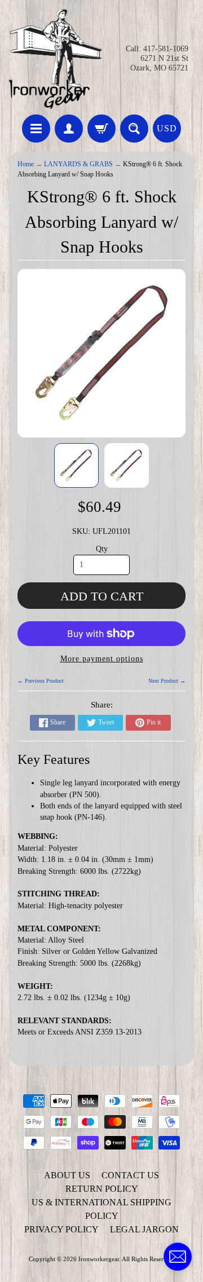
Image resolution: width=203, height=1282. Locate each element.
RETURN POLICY (101, 1188)
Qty (102, 549)
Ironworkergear (98, 1259)
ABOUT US (67, 1175)
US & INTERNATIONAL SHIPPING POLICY (101, 1209)
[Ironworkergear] (55, 59)
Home (25, 164)
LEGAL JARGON (144, 1229)
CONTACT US (130, 1175)
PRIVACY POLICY (61, 1229)
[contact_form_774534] (178, 1257)
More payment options (101, 659)
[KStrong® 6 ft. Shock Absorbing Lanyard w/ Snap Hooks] (76, 465)
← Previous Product (40, 681)
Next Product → (167, 681)
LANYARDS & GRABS (78, 164)
